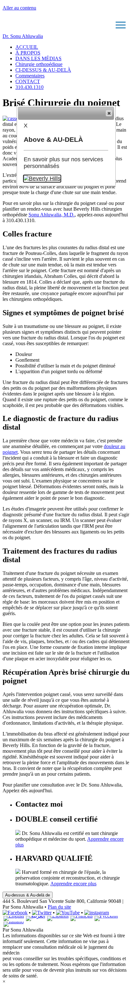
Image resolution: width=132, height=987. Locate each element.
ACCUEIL (26, 47)
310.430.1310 (29, 87)
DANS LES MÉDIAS (38, 58)
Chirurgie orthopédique (38, 64)
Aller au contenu (19, 8)
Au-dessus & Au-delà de (27, 895)
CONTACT (27, 81)
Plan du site (59, 907)
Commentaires (30, 75)
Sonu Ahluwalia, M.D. (52, 214)
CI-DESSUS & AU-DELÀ (43, 70)
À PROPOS (27, 52)
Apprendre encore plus (73, 883)
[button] (109, 113)
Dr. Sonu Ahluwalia (23, 36)
